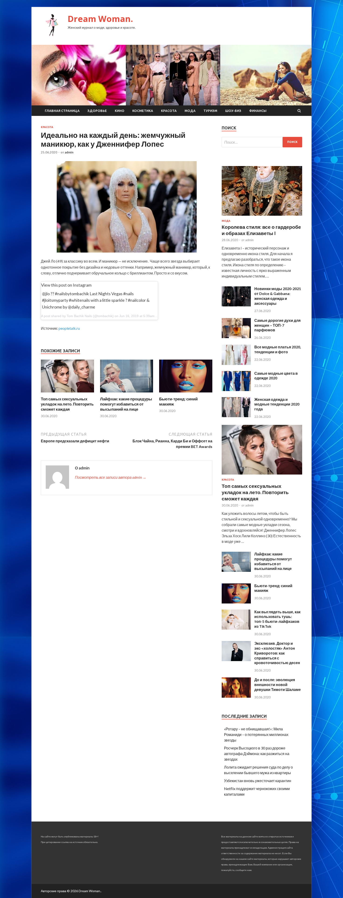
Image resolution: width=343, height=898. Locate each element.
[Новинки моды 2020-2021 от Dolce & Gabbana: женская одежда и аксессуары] (236, 305)
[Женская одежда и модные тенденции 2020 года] (236, 415)
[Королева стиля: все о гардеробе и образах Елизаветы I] (262, 216)
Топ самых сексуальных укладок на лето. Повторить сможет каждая (67, 404)
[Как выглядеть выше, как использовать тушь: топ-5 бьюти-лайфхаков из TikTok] (236, 628)
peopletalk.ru (69, 328)
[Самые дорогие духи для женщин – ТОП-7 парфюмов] (236, 336)
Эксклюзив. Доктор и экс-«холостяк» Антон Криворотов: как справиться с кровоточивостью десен (277, 653)
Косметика (142, 111)
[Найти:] (262, 142)
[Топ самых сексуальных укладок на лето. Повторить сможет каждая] (67, 393)
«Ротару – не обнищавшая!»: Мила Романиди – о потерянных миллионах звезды (256, 734)
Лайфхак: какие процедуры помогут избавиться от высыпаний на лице (126, 404)
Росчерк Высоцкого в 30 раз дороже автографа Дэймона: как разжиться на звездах (256, 753)
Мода (190, 111)
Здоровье (97, 111)
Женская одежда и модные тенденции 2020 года (276, 404)
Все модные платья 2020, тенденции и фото (277, 349)
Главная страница (62, 111)
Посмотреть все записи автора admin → (110, 477)
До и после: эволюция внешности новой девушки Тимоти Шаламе (277, 684)
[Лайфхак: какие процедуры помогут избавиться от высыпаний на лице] (126, 393)
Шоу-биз (233, 111)
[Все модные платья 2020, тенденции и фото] (236, 363)
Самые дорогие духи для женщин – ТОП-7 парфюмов (277, 325)
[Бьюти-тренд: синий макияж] (185, 393)
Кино (119, 111)
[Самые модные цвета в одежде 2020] (236, 389)
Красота (169, 111)
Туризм (210, 111)
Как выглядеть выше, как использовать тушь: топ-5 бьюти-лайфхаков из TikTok (277, 619)
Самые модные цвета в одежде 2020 (276, 375)
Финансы (257, 111)
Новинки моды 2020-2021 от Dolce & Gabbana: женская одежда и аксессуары (277, 295)
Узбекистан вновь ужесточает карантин (257, 780)
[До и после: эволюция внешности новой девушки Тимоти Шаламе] (236, 696)
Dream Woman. (100, 18)
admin (69, 152)
